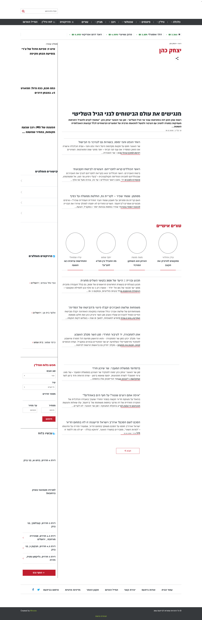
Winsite (33, 611)
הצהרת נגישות (101, 616)
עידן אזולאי (168, 257)
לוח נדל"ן (47, 22)
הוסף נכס (37, 572)
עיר (54, 382)
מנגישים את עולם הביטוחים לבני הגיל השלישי (126, 113)
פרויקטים (65, 22)
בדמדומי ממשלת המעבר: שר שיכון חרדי (116, 368)
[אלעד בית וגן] (31, 312)
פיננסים (146, 22)
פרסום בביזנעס (51, 589)
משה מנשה (137, 257)
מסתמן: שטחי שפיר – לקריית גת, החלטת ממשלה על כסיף (105, 196)
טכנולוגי (128, 22)
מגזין (100, 22)
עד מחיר (32, 405)
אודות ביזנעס (148, 589)
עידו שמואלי (75, 257)
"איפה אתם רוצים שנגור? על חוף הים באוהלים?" (111, 395)
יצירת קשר (129, 589)
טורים (85, 22)
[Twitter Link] (38, 589)
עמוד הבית (167, 589)
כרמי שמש (50, 342)
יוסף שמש (106, 257)
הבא (128, 450)
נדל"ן (161, 22)
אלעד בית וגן (49, 312)
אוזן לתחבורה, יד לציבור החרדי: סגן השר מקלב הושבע (107, 334)
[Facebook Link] (33, 589)
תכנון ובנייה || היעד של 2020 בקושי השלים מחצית (110, 280)
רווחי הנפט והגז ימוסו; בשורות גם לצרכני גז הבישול (109, 142)
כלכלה (176, 22)
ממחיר (52, 405)
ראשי (179, 44)
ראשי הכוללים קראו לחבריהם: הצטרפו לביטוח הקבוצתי (106, 169)
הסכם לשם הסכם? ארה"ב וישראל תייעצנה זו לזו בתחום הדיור (103, 422)
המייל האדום (30, 22)
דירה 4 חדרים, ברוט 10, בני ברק (39, 460)
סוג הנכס (51, 371)
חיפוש (49, 419)
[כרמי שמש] (32, 342)
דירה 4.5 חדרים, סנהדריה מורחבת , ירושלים (43, 537)
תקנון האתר (93, 589)
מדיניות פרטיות (72, 589)
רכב (113, 22)
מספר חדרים (49, 394)
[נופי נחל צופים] (29, 283)
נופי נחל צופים (48, 283)
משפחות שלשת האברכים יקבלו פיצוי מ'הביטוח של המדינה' (104, 307)
